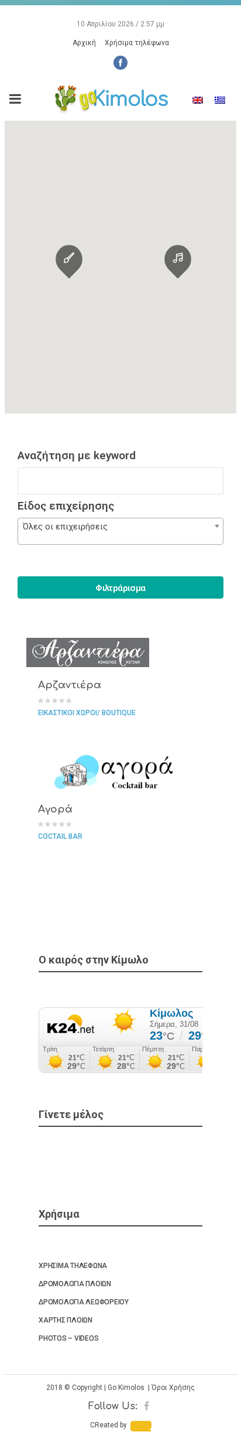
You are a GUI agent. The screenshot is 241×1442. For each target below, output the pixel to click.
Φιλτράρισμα (120, 588)
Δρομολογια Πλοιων (75, 1284)
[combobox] (120, 531)
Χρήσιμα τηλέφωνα (137, 43)
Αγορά (55, 809)
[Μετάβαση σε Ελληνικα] (220, 100)
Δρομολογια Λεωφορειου (84, 1302)
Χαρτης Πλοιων (65, 1320)
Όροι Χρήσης (173, 1387)
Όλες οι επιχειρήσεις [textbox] (65, 526)
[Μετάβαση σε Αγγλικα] (198, 100)
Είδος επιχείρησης (66, 505)
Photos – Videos (68, 1338)
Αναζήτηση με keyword (77, 455)
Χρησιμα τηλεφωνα (73, 1266)
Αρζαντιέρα (69, 685)
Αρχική (84, 43)
